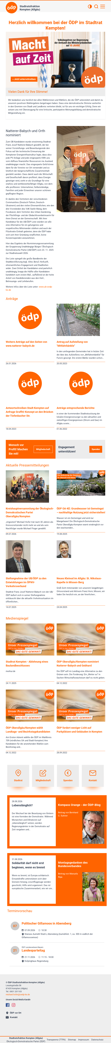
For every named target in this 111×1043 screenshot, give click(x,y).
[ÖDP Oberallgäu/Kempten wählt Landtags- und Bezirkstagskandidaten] (30, 721)
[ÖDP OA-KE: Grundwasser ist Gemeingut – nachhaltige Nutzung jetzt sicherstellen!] (81, 495)
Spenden (96, 449)
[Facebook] (7, 1005)
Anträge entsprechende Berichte (76, 407)
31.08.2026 (32, 874)
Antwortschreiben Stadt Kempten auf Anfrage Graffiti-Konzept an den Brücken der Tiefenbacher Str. (29, 411)
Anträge (12, 299)
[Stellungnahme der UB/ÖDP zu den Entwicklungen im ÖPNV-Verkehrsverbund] (18, 571)
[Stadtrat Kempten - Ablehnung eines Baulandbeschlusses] (30, 654)
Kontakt (13, 1017)
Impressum (83, 1039)
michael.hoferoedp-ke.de (18, 994)
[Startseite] (11, 7)
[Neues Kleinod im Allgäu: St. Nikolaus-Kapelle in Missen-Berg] (64, 557)
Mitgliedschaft (43, 449)
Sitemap (72, 1039)
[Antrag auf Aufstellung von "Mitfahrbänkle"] (78, 335)
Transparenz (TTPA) (56, 1039)
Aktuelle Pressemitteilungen (27, 465)
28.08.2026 (32, 815)
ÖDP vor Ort (15, 1013)
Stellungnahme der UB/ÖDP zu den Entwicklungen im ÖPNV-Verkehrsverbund (26, 582)
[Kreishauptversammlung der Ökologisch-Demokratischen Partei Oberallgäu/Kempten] (27, 502)
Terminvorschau (19, 911)
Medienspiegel (17, 618)
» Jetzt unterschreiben (24, 79)
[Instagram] (13, 1005)
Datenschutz (97, 1039)
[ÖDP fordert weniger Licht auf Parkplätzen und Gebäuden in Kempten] (81, 721)
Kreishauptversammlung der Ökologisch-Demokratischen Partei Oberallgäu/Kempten (30, 512)
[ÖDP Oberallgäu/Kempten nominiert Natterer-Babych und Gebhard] (81, 654)
